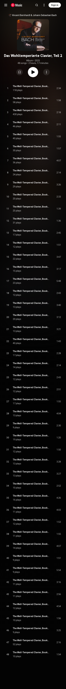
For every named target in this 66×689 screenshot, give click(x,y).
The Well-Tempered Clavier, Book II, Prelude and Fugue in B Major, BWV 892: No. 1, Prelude (31, 616)
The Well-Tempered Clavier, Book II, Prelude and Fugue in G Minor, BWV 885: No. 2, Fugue (31, 459)
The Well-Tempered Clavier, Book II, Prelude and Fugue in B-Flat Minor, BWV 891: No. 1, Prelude (31, 592)
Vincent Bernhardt (21, 15)
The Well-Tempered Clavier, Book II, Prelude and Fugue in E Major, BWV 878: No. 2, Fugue (31, 291)
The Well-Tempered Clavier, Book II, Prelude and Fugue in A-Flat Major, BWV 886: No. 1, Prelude (31, 471)
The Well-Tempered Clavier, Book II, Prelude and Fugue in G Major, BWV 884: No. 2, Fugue (31, 435)
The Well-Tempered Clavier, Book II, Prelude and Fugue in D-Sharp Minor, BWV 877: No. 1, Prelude (31, 255)
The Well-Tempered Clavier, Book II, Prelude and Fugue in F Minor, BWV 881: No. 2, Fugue (31, 363)
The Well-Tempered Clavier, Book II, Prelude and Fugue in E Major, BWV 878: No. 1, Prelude (31, 279)
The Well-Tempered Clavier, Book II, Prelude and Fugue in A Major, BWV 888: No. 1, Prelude (31, 520)
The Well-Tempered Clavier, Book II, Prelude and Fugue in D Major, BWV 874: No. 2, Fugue (31, 194)
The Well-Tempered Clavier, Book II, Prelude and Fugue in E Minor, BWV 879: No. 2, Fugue (31, 315)
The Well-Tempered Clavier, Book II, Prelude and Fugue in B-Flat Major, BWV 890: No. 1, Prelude (31, 568)
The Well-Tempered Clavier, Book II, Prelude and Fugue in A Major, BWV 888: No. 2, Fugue (31, 532)
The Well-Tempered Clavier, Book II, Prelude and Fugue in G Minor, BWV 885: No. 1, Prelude (31, 447)
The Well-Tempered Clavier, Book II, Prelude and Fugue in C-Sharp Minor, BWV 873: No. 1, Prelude (31, 158)
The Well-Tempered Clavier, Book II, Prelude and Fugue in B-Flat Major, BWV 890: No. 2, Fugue (31, 580)
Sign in (54, 5)
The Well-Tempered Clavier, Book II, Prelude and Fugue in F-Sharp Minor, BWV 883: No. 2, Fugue (31, 411)
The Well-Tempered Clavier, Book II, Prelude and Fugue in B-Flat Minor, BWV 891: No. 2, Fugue (31, 604)
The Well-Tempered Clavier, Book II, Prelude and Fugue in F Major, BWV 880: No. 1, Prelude (31, 327)
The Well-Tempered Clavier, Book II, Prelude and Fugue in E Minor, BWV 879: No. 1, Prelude (31, 303)
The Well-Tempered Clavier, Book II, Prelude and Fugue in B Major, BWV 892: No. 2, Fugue (31, 628)
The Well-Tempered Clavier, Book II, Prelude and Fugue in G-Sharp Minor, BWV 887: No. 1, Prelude (31, 496)
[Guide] (6, 5)
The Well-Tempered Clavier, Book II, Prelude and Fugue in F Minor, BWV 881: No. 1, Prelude (31, 351)
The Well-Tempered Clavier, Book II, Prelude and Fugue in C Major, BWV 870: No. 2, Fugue (31, 98)
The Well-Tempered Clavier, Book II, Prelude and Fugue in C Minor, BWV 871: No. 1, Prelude (31, 110)
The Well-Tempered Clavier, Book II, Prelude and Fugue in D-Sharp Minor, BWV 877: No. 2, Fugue (31, 267)
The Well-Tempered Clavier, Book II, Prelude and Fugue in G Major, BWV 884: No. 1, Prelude (31, 423)
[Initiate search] (36, 5)
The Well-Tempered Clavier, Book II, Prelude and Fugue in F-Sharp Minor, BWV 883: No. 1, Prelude (31, 399)
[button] (19, 72)
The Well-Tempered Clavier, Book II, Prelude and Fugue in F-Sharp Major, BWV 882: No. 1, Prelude (31, 375)
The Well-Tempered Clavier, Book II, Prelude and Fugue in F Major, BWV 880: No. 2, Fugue (31, 339)
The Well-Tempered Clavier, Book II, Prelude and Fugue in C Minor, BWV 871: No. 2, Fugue (31, 122)
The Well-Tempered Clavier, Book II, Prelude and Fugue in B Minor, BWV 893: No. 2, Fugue (31, 652)
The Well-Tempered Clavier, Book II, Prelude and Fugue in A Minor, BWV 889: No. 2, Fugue (31, 556)
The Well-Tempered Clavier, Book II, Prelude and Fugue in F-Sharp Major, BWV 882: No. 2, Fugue (31, 387)
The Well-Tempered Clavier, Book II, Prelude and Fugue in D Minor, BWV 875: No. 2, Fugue (31, 218)
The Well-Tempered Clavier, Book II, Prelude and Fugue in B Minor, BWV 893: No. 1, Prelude (31, 640)
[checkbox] (59, 88)
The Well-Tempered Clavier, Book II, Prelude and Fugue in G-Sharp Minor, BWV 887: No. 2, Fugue (31, 508)
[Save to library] (19, 72)
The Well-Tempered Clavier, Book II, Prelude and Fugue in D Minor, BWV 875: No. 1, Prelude (31, 206)
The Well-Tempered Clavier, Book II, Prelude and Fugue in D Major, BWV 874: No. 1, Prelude (31, 182)
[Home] (16, 5)
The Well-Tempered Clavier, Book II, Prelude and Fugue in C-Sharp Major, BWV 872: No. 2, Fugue (31, 146)
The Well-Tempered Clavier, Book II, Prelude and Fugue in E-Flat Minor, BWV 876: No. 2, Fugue (31, 243)
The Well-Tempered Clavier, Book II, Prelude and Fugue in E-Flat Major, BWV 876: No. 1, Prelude (31, 231)
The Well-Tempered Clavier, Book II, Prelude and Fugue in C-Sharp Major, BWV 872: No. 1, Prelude (31, 134)
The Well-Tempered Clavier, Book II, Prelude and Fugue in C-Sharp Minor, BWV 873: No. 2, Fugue (31, 170)
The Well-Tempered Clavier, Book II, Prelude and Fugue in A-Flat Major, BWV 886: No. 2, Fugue (31, 483)
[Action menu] (46, 72)
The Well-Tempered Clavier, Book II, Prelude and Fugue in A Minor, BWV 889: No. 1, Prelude (31, 544)
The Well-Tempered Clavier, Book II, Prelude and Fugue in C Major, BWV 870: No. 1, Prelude (31, 86)
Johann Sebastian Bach (45, 15)
